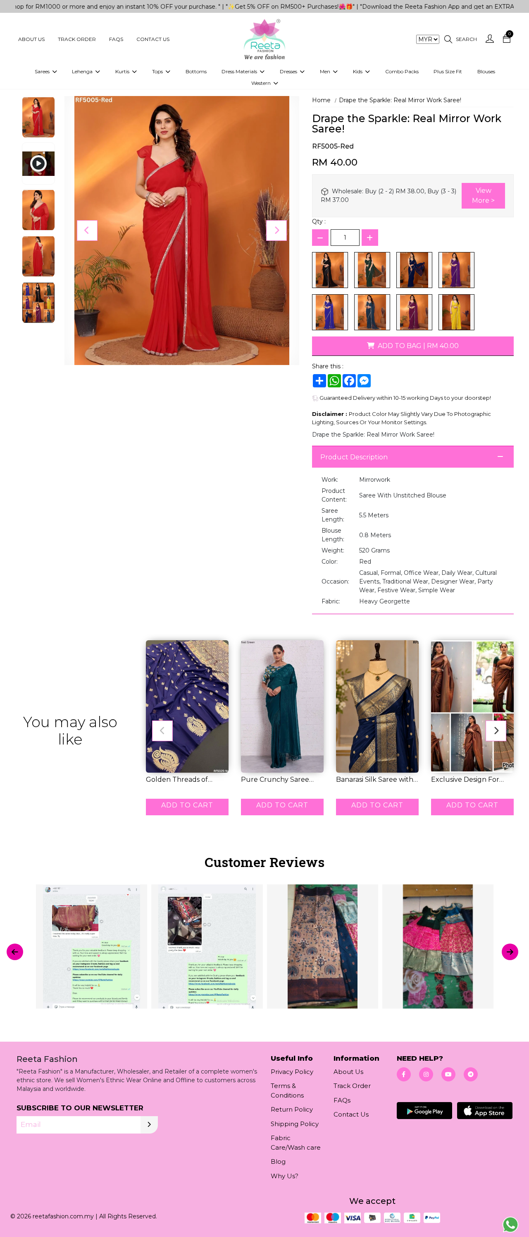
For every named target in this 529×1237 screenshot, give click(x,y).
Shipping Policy (295, 1124)
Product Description (354, 457)
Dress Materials (240, 71)
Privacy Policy (292, 1072)
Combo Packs (402, 71)
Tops (158, 71)
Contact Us (152, 39)
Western (261, 83)
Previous (87, 230)
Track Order (77, 39)
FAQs (116, 39)
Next (276, 230)
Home (321, 100)
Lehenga (83, 71)
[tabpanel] (264, 952)
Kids (358, 71)
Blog (278, 1161)
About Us (31, 39)
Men (325, 71)
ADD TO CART (187, 805)
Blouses (486, 71)
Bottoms (196, 71)
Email (31, 1124)
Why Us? (284, 1176)
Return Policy (292, 1109)
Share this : (327, 366)
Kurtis (123, 71)
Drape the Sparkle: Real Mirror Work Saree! (400, 100)
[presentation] (15, 952)
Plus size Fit (448, 71)
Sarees (43, 71)
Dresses (289, 71)
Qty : (319, 221)
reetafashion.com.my (63, 1216)
